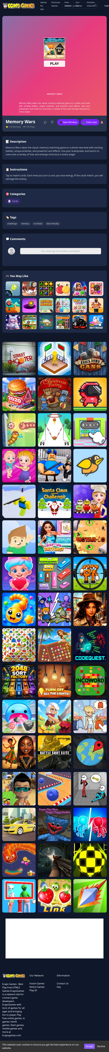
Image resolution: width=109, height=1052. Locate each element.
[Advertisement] (54, 938)
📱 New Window (68, 122)
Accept (89, 1046)
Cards (13, 201)
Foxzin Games (37, 983)
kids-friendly (53, 223)
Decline (101, 1046)
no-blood (38, 223)
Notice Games (37, 986)
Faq (59, 986)
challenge (12, 223)
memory (25, 223)
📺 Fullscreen (90, 122)
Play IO (33, 990)
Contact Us (63, 983)
